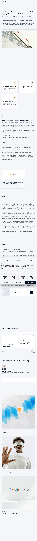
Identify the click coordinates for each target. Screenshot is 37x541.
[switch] (14, 278)
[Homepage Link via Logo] (3, 2)
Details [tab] (18, 260)
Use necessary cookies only (7, 282)
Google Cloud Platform (14, 204)
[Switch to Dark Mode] (31, 2)
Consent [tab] (6, 260)
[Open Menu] (35, 2)
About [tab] (31, 260)
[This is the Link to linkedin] (2, 375)
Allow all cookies (30, 282)
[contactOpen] (18, 380)
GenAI (21, 212)
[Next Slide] (34, 351)
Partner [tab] (3, 167)
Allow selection (18, 282)
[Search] (28, 2)
